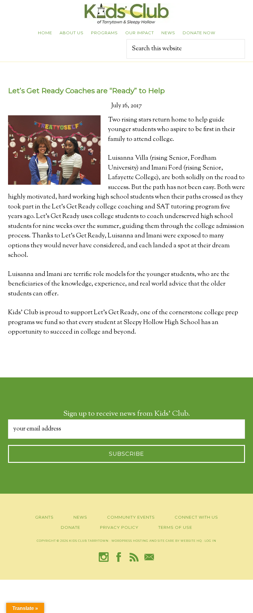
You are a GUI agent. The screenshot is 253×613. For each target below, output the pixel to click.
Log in (210, 540)
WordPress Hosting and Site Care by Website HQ (156, 540)
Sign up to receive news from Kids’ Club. (126, 414)
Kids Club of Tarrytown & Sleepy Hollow (126, 14)
